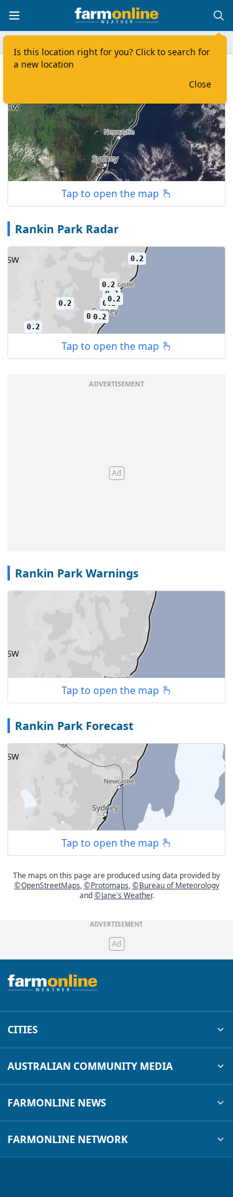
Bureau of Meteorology (175, 885)
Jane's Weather (123, 895)
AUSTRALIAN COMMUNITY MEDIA (90, 1066)
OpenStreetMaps (47, 885)
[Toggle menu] (14, 15)
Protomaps (106, 885)
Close (200, 84)
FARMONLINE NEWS (56, 1103)
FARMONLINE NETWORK (67, 1139)
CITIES (22, 1029)
